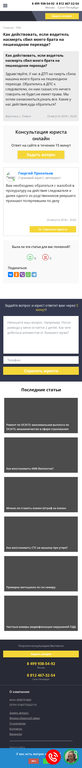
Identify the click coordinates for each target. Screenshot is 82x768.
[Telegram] (34, 274)
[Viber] (22, 274)
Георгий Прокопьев (35, 173)
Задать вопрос (62, 16)
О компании (17, 723)
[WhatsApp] (28, 274)
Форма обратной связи (24, 718)
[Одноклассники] (16, 274)
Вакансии (15, 734)
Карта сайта (17, 747)
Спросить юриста (55, 229)
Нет (34, 761)
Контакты (15, 729)
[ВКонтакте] (10, 274)
